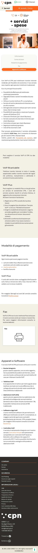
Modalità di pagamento (19, 63)
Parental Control (6, 481)
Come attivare (19, 59)
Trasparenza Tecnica (7, 495)
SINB (2, 488)
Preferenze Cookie (7, 501)
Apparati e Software (19, 69)
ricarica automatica (9, 267)
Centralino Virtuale (15, 432)
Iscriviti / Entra (26, 8)
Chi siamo (4, 465)
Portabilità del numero (24, 138)
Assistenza (7, 424)
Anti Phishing (5, 476)
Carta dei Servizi (6, 490)
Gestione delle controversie (9, 508)
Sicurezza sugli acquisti (8, 479)
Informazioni (19, 56)
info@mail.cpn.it (7, 528)
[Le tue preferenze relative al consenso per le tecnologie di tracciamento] (34, 549)
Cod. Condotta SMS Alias (8, 506)
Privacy (3, 504)
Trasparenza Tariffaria (7, 492)
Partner (3, 467)
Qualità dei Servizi (6, 497)
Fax (19, 66)
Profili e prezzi (13, 296)
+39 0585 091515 (6, 531)
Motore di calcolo (6, 499)
